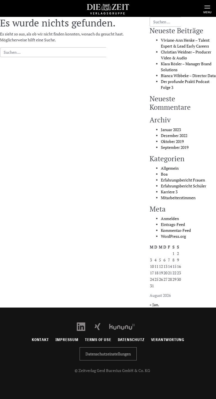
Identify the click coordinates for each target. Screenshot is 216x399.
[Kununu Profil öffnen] (124, 326)
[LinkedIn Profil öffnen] (84, 326)
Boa (164, 174)
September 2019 (174, 147)
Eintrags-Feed (173, 224)
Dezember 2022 (174, 135)
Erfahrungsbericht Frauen (183, 180)
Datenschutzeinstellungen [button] (108, 354)
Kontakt (40, 340)
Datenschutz (131, 340)
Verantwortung (167, 340)
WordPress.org (173, 236)
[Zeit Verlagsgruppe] (108, 8)
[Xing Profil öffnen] (101, 326)
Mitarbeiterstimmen (178, 197)
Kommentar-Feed (176, 230)
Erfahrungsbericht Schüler (183, 186)
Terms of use (98, 340)
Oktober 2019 (172, 141)
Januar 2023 (171, 129)
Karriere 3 (169, 191)
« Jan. (154, 304)
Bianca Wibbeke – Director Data (188, 75)
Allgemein (170, 168)
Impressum (66, 340)
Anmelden (170, 218)
